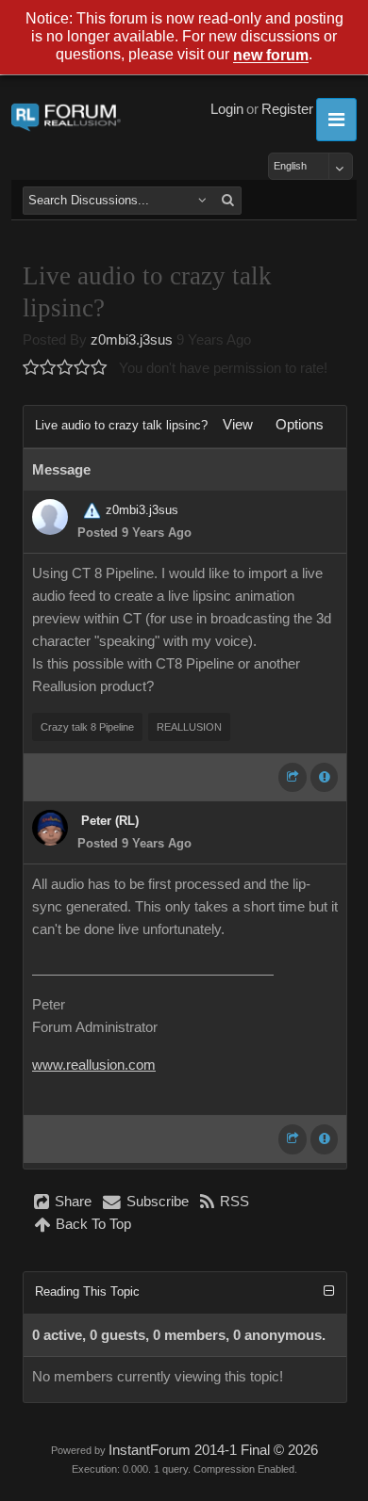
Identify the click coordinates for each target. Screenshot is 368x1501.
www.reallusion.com (94, 1065)
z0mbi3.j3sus (132, 339)
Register (287, 109)
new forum (271, 56)
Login (226, 109)
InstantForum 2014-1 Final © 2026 (213, 1450)
